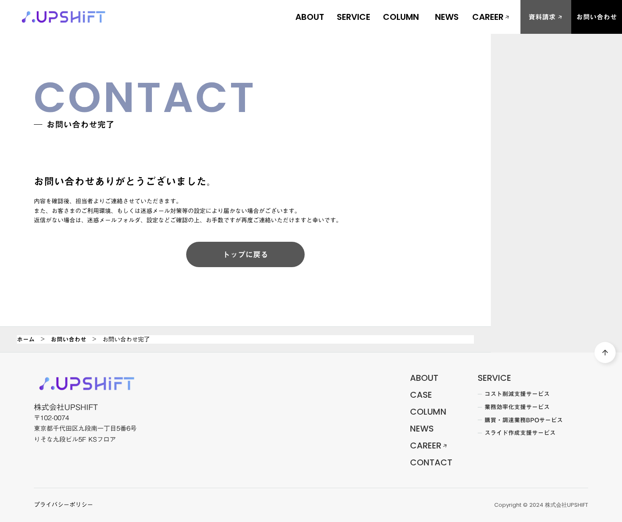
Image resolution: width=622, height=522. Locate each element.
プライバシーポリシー (63, 505)
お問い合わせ (68, 339)
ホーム (26, 339)
